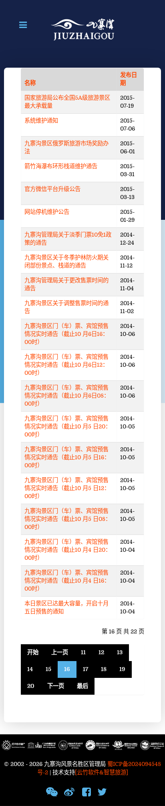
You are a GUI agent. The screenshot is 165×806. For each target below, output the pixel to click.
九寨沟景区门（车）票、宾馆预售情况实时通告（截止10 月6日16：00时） (66, 334)
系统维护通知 (41, 120)
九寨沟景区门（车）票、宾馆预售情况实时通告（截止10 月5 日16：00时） (67, 457)
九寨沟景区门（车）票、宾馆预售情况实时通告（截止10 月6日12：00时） (66, 365)
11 (83, 652)
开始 (32, 652)
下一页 (55, 686)
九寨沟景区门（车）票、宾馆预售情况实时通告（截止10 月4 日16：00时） (67, 580)
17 (85, 669)
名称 (30, 83)
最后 (82, 686)
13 (120, 652)
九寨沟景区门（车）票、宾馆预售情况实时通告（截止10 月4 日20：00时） (67, 550)
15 (48, 669)
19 (122, 669)
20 (30, 686)
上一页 (59, 652)
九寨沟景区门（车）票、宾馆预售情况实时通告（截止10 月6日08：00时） (66, 395)
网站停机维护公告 (46, 212)
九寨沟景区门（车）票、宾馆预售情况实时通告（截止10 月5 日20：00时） (67, 426)
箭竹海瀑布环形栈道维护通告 (60, 166)
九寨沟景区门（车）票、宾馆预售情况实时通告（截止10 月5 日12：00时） (67, 488)
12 (101, 652)
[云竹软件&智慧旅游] (101, 772)
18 (104, 669)
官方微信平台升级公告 (52, 189)
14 (30, 669)
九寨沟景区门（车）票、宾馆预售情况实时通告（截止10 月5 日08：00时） (67, 519)
